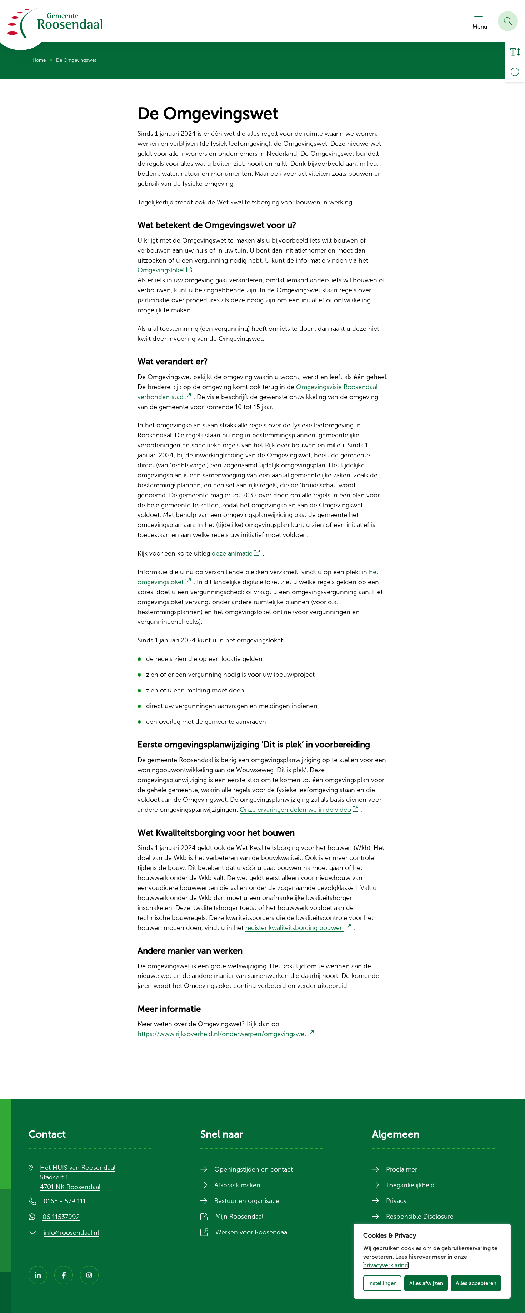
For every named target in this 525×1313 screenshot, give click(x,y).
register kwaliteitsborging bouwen (299, 927)
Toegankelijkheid (410, 1185)
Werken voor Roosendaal (257, 1232)
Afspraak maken (237, 1185)
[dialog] (432, 1261)
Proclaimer (401, 1169)
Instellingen (382, 1283)
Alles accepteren (476, 1283)
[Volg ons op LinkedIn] (38, 1275)
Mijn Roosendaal (244, 1216)
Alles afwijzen (426, 1283)
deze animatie (237, 553)
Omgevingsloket (166, 270)
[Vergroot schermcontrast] (515, 72)
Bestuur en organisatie (246, 1200)
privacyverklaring (385, 1265)
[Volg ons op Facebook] (63, 1275)
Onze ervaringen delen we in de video (300, 809)
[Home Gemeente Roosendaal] (54, 23)
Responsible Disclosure (420, 1216)
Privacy (396, 1200)
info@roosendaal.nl (71, 1232)
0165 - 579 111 (65, 1201)
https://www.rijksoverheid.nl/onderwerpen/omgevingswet (227, 1034)
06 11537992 (66, 1216)
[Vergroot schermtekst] (515, 52)
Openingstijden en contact (253, 1169)
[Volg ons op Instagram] (89, 1275)
